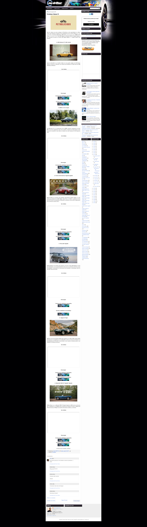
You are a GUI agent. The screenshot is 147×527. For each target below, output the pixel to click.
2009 (94, 199)
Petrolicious (54, 452)
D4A (83, 155)
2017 (94, 154)
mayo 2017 (96, 178)
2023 (94, 144)
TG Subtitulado (85, 237)
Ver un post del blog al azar (91, 35)
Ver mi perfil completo (51, 515)
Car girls (83, 144)
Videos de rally (84, 251)
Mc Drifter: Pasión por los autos (68, 519)
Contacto (71, 8)
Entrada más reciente (51, 500)
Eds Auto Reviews (85, 170)
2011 (94, 196)
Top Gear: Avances (85, 244)
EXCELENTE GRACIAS (86, 128)
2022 (94, 146)
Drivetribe (84, 165)
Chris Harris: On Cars (86, 147)
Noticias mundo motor (86, 222)
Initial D (83, 187)
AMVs (83, 141)
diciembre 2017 (97, 155)
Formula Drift (84, 176)
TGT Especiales (85, 241)
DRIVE (83, 163)
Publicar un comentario (51, 497)
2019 (94, 151)
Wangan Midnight (85, 254)
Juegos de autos (85, 220)
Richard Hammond (85, 233)
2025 (94, 141)
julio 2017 (96, 175)
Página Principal (49, 8)
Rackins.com (87, 519)
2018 (94, 152)
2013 (94, 193)
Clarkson (83, 149)
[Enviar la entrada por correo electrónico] (70, 451)
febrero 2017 (96, 183)
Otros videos (84, 226)
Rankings (83, 231)
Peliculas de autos (85, 227)
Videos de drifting (85, 248)
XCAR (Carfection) (85, 258)
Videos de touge (85, 252)
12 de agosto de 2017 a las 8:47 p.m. (55, 471)
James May (84, 213)
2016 (94, 188)
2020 (94, 149)
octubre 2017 (96, 161)
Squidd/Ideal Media (85, 234)
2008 (94, 201)
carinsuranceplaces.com (81, 519)
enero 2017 (96, 186)
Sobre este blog (56, 8)
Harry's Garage (85, 181)
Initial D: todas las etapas (91, 116)
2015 (94, 189)
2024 (94, 143)
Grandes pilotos (85, 180)
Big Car (83, 142)
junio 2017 (96, 177)
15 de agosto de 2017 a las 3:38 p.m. (55, 495)
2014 (94, 191)
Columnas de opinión (86, 151)
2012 (94, 194)
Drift (83, 162)
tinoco (51, 458)
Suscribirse (91, 24)
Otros (83, 224)
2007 (94, 202)
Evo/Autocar (84, 174)
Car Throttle (84, 145)
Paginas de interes (65, 8)
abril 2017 (96, 180)
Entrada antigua (77, 500)
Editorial (83, 169)
